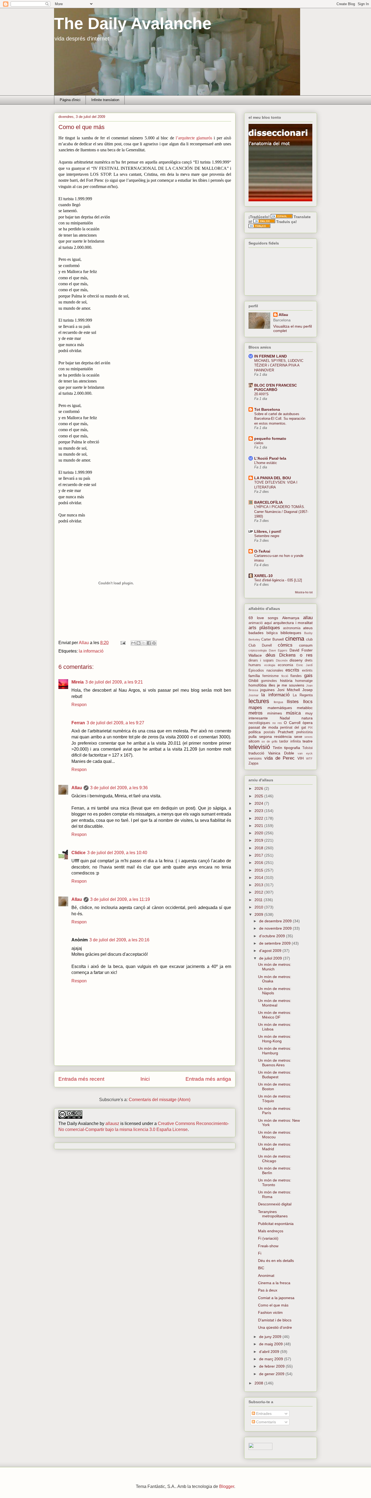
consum (306, 645)
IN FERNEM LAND (270, 356)
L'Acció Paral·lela (270, 458)
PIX (310, 727)
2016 (259, 862)
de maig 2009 (271, 1344)
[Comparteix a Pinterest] (154, 643)
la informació (91, 651)
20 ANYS (261, 394)
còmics (285, 645)
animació (256, 623)
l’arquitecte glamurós (195, 138)
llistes (293, 701)
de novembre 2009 (276, 928)
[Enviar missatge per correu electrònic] (122, 642)
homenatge (304, 681)
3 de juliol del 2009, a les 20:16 (119, 940)
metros (256, 713)
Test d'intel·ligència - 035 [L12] (278, 580)
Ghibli (253, 680)
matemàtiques (280, 708)
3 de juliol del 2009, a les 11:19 (120, 899)
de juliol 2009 (271, 958)
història (286, 680)
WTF (309, 758)
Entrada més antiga (208, 1079)
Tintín (277, 747)
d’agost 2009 (270, 950)
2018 (259, 848)
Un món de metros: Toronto (274, 1182)
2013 (259, 885)
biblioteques (291, 633)
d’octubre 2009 (272, 936)
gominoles (269, 681)
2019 (259, 840)
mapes (255, 707)
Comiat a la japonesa (276, 1298)
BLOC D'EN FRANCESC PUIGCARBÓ (275, 387)
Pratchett (285, 732)
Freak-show (268, 1246)
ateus (308, 628)
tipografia (292, 747)
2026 (259, 788)
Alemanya (290, 618)
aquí (268, 622)
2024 (259, 803)
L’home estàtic (265, 463)
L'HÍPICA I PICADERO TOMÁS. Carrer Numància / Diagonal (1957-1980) (281, 511)
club (309, 639)
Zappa (253, 763)
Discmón (282, 660)
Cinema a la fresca (274, 1283)
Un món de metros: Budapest (274, 1074)
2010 (259, 907)
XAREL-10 (263, 575)
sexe (298, 736)
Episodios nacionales (266, 670)
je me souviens (290, 685)
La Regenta (303, 695)
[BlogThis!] (138, 643)
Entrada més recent (81, 1079)
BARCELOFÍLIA (268, 502)
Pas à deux (267, 1290)
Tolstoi (307, 748)
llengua (278, 702)
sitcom (254, 741)
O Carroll (292, 722)
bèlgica (272, 633)
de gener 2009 (272, 1374)
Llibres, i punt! (267, 531)
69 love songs (263, 618)
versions (255, 758)
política (255, 732)
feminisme (270, 676)
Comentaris (265, 1422)
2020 (259, 833)
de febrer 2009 (272, 1366)
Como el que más (273, 1305)
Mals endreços (270, 1231)
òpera (308, 722)
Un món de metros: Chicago (274, 1158)
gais (308, 675)
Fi (259, 1253)
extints (307, 670)
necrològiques (259, 723)
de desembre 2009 (276, 921)
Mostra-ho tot (304, 592)
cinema (294, 638)
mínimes (274, 713)
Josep (307, 690)
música (293, 713)
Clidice (78, 852)
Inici (145, 1079)
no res (277, 723)
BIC (261, 1268)
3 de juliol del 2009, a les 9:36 (119, 787)
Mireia (77, 682)
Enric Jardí (304, 665)
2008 (259, 1383)
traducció (256, 753)
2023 (259, 810)
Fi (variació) (268, 1238)
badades (256, 633)
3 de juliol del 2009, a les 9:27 (115, 722)
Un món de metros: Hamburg (274, 1050)
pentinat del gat (293, 727)
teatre (308, 741)
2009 (259, 914)
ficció (284, 676)
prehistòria (304, 732)
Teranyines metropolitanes (273, 1213)
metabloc (305, 708)
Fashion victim (270, 1312)
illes (272, 685)
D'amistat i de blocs (274, 1320)
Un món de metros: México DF (274, 1014)
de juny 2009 (270, 1336)
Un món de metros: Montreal (274, 1002)
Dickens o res (296, 655)
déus (270, 655)
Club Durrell (260, 645)
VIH (300, 758)
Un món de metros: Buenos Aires (274, 1062)
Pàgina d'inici (70, 100)
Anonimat (266, 1275)
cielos (258, 443)
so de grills (270, 741)
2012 (259, 892)
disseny (296, 660)
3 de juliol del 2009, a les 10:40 (117, 852)
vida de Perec (279, 758)
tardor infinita (289, 741)
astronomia (291, 628)
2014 (259, 877)
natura (307, 718)
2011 (259, 900)
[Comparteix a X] (143, 643)
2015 (259, 870)
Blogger (226, 1486)
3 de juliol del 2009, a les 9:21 (114, 682)
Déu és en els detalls (276, 1260)
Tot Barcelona (267, 409)
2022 (259, 818)
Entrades (263, 1413)
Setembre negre (266, 536)
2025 (259, 796)
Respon (79, 704)
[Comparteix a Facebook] (149, 643)
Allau (76, 787)
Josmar (254, 695)
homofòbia (258, 685)
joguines (267, 690)
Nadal (285, 718)
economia (285, 665)
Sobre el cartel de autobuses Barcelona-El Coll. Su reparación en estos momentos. (279, 418)
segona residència (275, 736)
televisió (259, 747)
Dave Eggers (278, 650)
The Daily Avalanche (132, 23)
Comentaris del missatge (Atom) (159, 1099)
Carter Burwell (272, 639)
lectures (259, 701)
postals (269, 732)
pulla (253, 736)
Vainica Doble (281, 753)
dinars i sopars (261, 660)
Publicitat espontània (276, 1223)
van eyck (305, 753)
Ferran (78, 722)
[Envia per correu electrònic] (133, 643)
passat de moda (263, 727)
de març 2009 (271, 1359)
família (254, 675)
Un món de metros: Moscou (274, 1134)
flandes (296, 676)
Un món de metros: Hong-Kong (274, 1038)
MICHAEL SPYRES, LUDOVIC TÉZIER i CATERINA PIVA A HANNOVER (278, 365)
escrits (292, 670)
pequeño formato (270, 438)
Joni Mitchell (288, 690)
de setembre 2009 (275, 943)
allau (308, 617)
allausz (112, 1123)
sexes (308, 736)
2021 (259, 825)
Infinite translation (105, 100)
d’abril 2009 (269, 1351)
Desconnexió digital (274, 1204)
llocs (308, 701)
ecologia (269, 665)
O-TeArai (262, 551)
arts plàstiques (264, 627)
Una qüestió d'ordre (275, 1327)
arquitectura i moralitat (293, 622)
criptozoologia (258, 650)
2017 (259, 855)
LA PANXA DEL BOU (272, 478)
